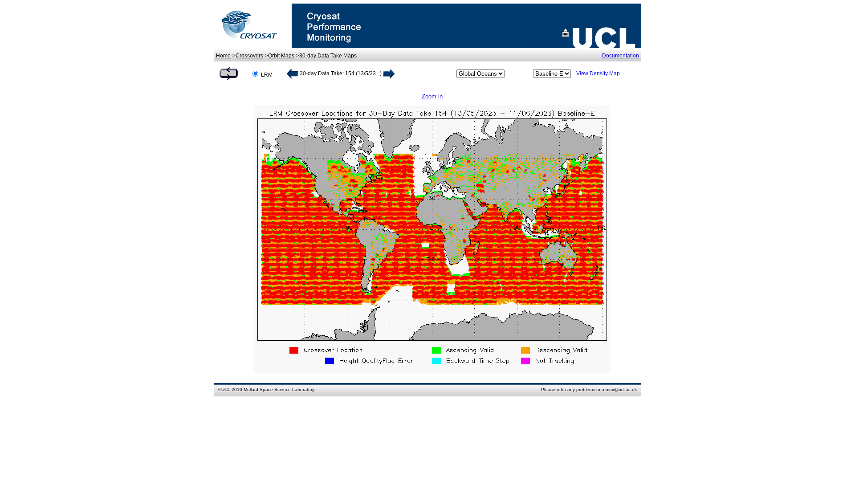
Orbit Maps (281, 56)
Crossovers (249, 56)
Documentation (620, 56)
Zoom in (432, 96)
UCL (225, 389)
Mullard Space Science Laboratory (279, 389)
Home (223, 56)
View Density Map (598, 73)
